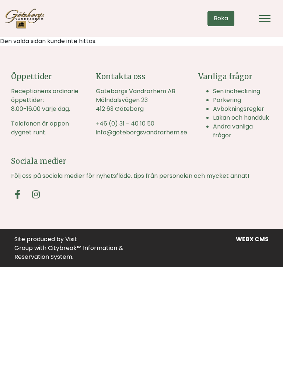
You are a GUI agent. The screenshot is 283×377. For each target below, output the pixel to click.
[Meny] (264, 18)
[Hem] (25, 18)
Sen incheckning (236, 91)
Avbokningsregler (238, 109)
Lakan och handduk (241, 117)
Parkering (227, 100)
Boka (221, 18)
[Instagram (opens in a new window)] (35, 194)
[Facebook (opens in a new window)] (17, 194)
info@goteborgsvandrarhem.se (141, 132)
